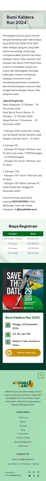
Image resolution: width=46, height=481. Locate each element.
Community (23, 433)
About (23, 421)
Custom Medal (23, 437)
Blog (23, 430)
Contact (23, 426)
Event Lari (23, 417)
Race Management (23, 442)
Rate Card (23, 446)
